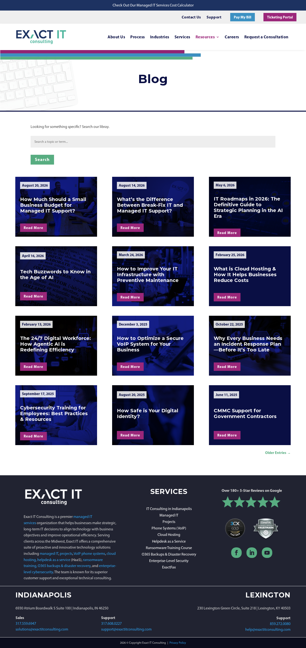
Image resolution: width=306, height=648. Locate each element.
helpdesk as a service (53, 559)
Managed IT (168, 515)
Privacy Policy (177, 642)
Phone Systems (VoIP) (169, 528)
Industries (159, 36)
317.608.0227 (111, 623)
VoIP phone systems (89, 553)
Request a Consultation (266, 36)
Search (42, 159)
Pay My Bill (242, 17)
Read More (33, 227)
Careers (232, 36)
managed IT (49, 553)
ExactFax (169, 567)
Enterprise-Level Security (169, 560)
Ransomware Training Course (169, 547)
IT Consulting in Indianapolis (169, 508)
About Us (116, 36)
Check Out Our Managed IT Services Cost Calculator (153, 5)
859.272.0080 (280, 623)
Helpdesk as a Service (169, 541)
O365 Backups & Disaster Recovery (169, 554)
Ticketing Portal (280, 17)
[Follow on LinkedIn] (251, 552)
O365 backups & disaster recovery (64, 565)
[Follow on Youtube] (267, 552)
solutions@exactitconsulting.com (42, 629)
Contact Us (191, 17)
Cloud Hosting (169, 534)
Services (182, 36)
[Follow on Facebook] (236, 552)
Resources (205, 36)
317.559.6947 (26, 623)
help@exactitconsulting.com (267, 629)
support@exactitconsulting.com (126, 629)
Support (214, 17)
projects (66, 553)
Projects (169, 521)
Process (137, 36)
